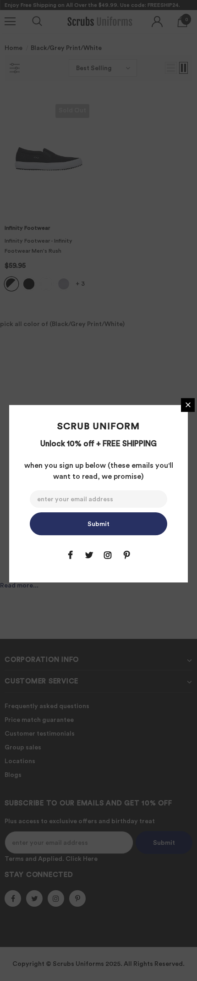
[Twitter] (89, 555)
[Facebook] (70, 555)
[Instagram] (108, 555)
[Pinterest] (126, 555)
